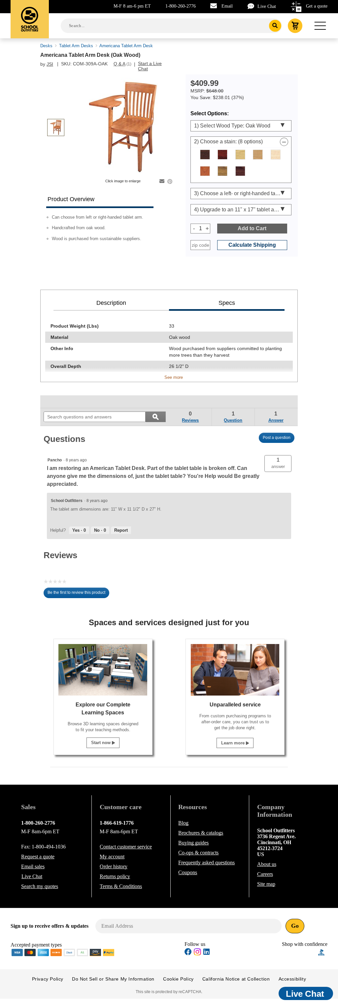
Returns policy (115, 876)
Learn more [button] (233, 742)
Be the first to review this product (78, 594)
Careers (265, 874)
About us (266, 864)
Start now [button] (101, 742)
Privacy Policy (47, 979)
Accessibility (292, 979)
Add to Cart (252, 228)
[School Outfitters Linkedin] (206, 952)
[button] (278, 463)
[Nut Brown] (240, 171)
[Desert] (258, 155)
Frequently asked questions (206, 862)
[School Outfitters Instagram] (197, 953)
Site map (266, 884)
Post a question (276, 437)
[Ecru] (276, 155)
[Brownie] (205, 155)
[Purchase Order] (82, 952)
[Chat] (252, 6)
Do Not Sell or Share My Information (113, 979)
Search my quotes (39, 886)
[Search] (275, 26)
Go (295, 925)
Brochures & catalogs (200, 833)
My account (112, 856)
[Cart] (295, 25)
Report (121, 530)
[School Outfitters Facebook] (188, 952)
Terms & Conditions (121, 886)
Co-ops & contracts (198, 852)
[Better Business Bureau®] (321, 952)
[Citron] (240, 155)
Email (227, 6)
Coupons (187, 872)
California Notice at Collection (236, 979)
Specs (227, 303)
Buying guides (193, 842)
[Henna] (205, 171)
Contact (126, 846)
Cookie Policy (178, 979)
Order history (113, 866)
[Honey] (222, 171)
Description (111, 303)
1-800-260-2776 (180, 6)
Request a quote (37, 856)
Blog (183, 823)
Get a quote (316, 6)
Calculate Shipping (252, 245)
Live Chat (266, 6)
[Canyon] (222, 155)
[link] (58, 402)
